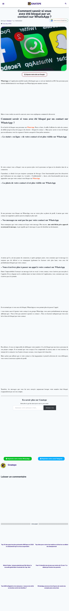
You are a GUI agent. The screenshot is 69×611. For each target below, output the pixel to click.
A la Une (5, 23)
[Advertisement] (34, 98)
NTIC (9, 23)
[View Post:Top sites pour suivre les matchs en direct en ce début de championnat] (51, 535)
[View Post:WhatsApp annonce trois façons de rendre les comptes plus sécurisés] (51, 577)
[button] (3, 3)
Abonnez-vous (50, 408)
